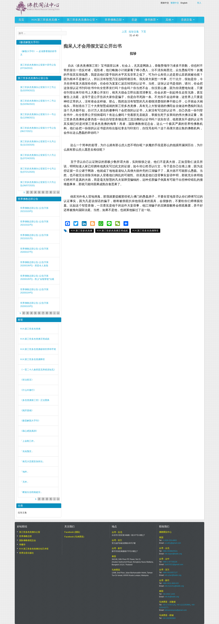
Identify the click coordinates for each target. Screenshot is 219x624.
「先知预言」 (27, 451)
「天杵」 (24, 482)
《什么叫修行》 (28, 390)
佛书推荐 (151, 19)
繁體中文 (175, 3)
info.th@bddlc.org (172, 597)
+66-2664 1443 (168, 594)
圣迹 (134, 19)
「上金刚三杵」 (28, 441)
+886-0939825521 (170, 551)
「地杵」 (24, 471)
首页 (21, 19)
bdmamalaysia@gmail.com (176, 610)
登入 (199, 3)
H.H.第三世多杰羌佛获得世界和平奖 (38, 349)
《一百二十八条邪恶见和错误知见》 (38, 369)
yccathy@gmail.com (173, 543)
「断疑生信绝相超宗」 (31, 492)
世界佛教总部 (113, 19)
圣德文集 (187, 19)
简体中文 (165, 3)
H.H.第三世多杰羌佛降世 (145, 230)
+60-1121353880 (183, 605)
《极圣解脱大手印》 (30, 420)
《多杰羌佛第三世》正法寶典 (34, 400)
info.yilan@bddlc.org (173, 575)
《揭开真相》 (27, 410)
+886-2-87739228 (169, 562)
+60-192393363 (168, 618)
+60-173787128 (168, 605)
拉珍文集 (134, 31)
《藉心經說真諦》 (29, 431)
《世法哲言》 (27, 379)
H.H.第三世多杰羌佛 (45, 19)
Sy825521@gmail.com (174, 564)
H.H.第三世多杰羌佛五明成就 (112, 230)
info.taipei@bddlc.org (173, 554)
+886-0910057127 (170, 573)
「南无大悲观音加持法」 (32, 461)
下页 (143, 31)
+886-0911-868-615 (170, 583)
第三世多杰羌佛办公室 (81, 19)
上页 (124, 31)
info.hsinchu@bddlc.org (174, 586)
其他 (169, 19)
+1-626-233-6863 (169, 540)
